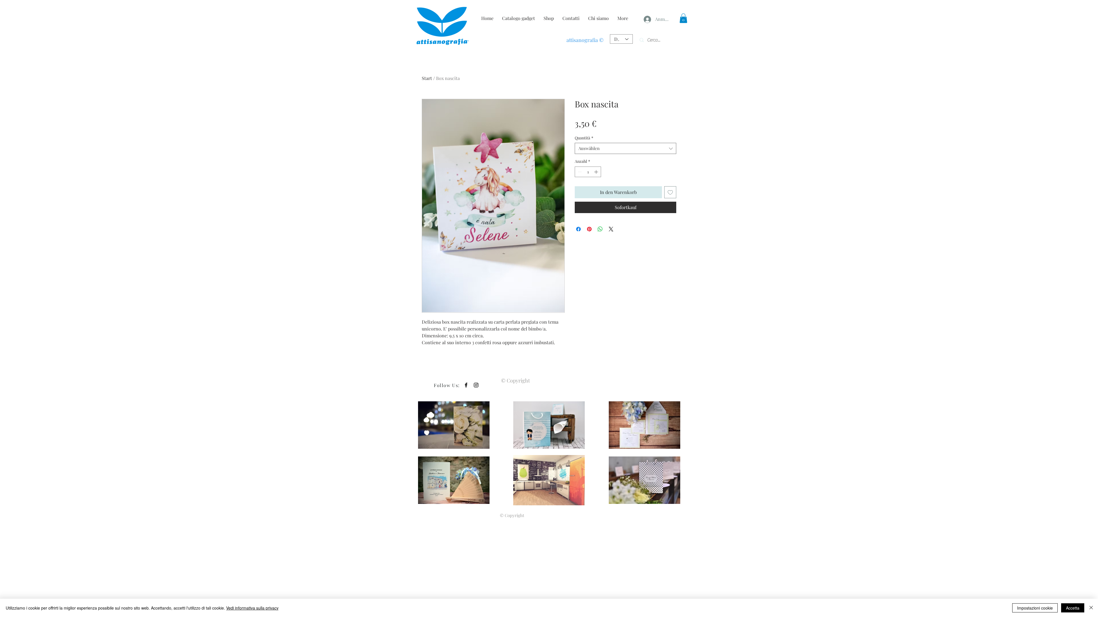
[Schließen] (1091, 607)
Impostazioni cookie (1035, 608)
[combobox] (625, 148)
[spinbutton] (588, 172)
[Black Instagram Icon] (476, 385)
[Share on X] (611, 229)
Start (427, 78)
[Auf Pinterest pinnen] (589, 229)
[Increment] (596, 172)
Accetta (1072, 608)
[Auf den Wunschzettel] (670, 192)
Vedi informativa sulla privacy (252, 608)
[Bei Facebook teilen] (578, 229)
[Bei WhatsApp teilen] (600, 229)
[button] (683, 18)
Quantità (584, 138)
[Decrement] (579, 172)
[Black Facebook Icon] (466, 385)
